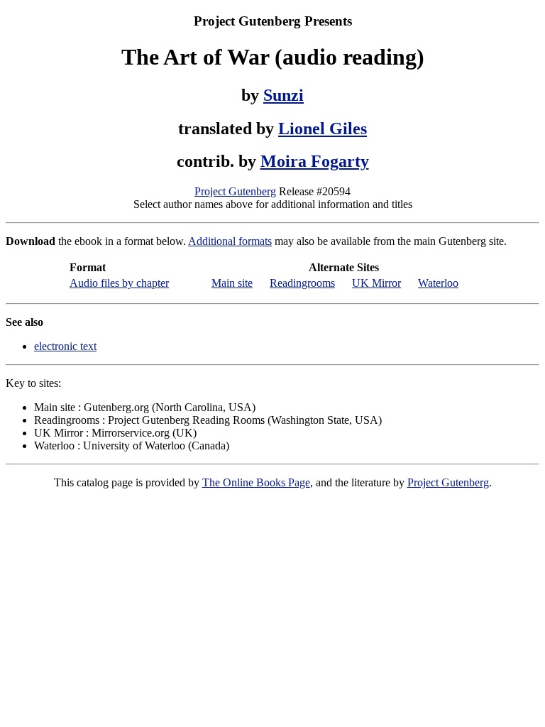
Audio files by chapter (119, 283)
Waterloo (438, 283)
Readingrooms (302, 283)
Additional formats (230, 241)
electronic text (65, 346)
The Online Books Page (256, 482)
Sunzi (283, 95)
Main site (232, 283)
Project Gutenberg (235, 191)
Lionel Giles (322, 128)
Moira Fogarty (314, 161)
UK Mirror (376, 283)
